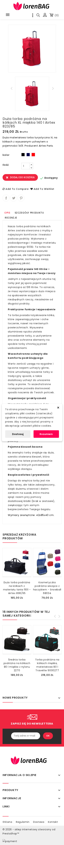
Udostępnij (6, 198)
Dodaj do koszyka (20, 177)
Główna (7, 822)
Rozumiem (46, 434)
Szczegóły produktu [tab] (29, 212)
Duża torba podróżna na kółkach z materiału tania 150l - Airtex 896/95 (17, 588)
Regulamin (22, 822)
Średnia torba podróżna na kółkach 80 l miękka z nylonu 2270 (17, 665)
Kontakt (53, 822)
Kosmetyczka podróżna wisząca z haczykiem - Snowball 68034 (47, 588)
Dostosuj (18, 434)
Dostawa (38, 822)
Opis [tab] (7, 212)
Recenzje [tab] (11, 217)
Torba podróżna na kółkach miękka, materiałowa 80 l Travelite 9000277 (47, 665)
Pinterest (21, 198)
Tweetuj (13, 198)
